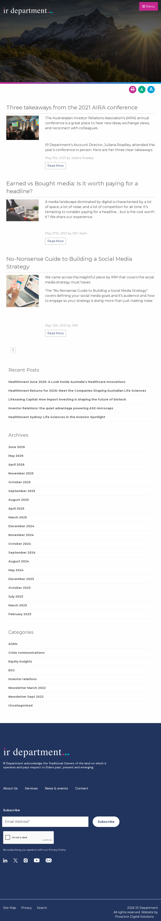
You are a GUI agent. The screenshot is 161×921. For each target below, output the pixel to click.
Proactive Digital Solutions (134, 916)
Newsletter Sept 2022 (26, 697)
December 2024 (21, 526)
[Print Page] (132, 89)
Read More (55, 166)
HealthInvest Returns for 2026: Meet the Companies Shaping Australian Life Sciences (77, 391)
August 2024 (18, 561)
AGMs (12, 644)
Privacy (26, 908)
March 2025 (17, 517)
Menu (150, 6)
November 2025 (21, 473)
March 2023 (17, 605)
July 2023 (15, 596)
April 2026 (16, 464)
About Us (10, 788)
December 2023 (21, 579)
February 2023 (19, 614)
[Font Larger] (151, 89)
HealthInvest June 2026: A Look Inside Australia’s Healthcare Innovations (66, 382)
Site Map (9, 908)
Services (31, 788)
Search (42, 908)
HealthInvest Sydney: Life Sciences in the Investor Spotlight (56, 417)
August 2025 (18, 500)
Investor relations (22, 679)
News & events (56, 788)
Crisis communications (26, 653)
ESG (11, 670)
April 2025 (16, 508)
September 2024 (22, 552)
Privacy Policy (57, 849)
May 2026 (15, 456)
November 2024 (21, 535)
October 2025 (19, 482)
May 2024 (16, 570)
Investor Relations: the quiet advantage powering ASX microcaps (60, 408)
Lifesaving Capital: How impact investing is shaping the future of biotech (67, 399)
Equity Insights (20, 661)
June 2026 (16, 447)
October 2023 (19, 588)
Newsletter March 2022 (27, 688)
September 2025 (21, 491)
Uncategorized (20, 705)
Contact (81, 788)
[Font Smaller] (141, 89)
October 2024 (19, 544)
